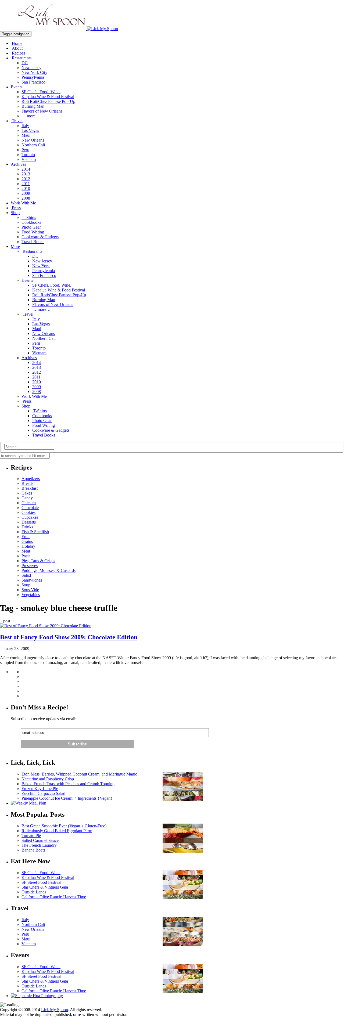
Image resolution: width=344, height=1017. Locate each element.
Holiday (28, 546)
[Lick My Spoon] (59, 28)
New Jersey (31, 67)
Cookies (28, 512)
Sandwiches (32, 580)
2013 (26, 174)
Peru (25, 149)
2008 (26, 198)
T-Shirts (29, 217)
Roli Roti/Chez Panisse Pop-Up (48, 101)
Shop (15, 212)
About (17, 48)
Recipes (18, 53)
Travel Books (33, 241)
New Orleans (33, 140)
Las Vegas (30, 130)
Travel (17, 120)
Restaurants (21, 58)
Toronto (28, 154)
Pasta (26, 556)
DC (25, 62)
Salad (26, 575)
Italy (25, 125)
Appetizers (31, 478)
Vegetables (31, 594)
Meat (26, 551)
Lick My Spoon (54, 1009)
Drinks (27, 527)
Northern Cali (33, 145)
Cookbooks (31, 222)
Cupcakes (30, 517)
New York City (34, 72)
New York (41, 266)
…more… (31, 116)
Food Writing (33, 232)
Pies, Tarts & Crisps (38, 560)
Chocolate (30, 507)
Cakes (27, 493)
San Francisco (33, 82)
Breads (27, 483)
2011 (26, 183)
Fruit (26, 536)
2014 (26, 169)
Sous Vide (30, 589)
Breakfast (30, 488)
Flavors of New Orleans (42, 111)
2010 (26, 188)
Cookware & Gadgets (40, 237)
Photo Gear (31, 227)
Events (16, 87)
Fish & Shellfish (35, 531)
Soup (26, 585)
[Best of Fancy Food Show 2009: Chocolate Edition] (45, 625)
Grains (27, 541)
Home (16, 43)
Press (16, 207)
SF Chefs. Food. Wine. (41, 91)
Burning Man (33, 106)
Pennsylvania (33, 77)
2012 (26, 178)
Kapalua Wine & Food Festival (48, 96)
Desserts (29, 522)
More (15, 246)
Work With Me (23, 203)
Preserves (30, 565)
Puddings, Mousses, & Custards (49, 570)
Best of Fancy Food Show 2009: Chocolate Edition (68, 637)
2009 (26, 193)
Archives (18, 164)
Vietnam (29, 159)
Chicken (29, 502)
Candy (27, 498)
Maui (26, 135)
